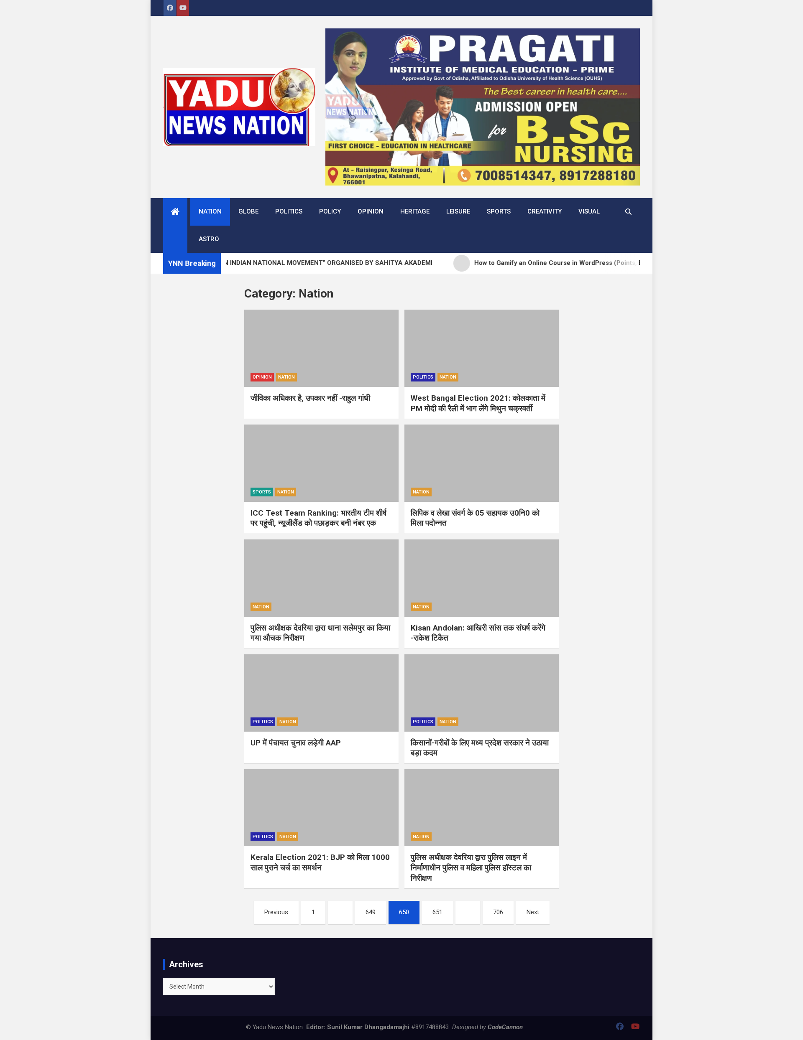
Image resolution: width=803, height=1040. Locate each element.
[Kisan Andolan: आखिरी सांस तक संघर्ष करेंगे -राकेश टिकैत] (481, 578)
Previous (276, 912)
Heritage (415, 211)
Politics (288, 211)
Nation (210, 211)
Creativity (544, 211)
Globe (248, 211)
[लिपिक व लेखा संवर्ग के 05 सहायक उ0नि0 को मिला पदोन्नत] (481, 463)
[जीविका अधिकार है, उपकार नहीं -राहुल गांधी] (321, 348)
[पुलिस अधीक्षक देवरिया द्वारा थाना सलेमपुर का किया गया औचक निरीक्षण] (321, 578)
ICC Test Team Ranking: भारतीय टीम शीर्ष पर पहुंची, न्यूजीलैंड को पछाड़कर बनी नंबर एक (318, 518)
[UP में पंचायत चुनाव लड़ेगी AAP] (321, 693)
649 (371, 912)
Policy (330, 211)
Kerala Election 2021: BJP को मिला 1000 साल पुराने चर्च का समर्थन (320, 862)
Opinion (371, 211)
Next (533, 912)
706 (498, 912)
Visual (589, 211)
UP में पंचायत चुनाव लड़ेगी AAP (296, 743)
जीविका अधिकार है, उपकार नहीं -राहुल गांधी (310, 398)
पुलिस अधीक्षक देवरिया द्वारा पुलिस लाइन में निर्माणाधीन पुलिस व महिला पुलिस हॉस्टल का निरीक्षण (471, 867)
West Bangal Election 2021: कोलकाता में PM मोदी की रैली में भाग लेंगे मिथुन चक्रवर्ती (478, 403)
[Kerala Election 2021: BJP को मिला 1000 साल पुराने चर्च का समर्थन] (321, 808)
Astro (209, 239)
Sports (499, 211)
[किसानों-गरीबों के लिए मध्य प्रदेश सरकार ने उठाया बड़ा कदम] (481, 693)
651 (437, 912)
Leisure (458, 211)
